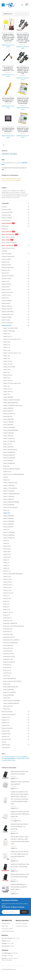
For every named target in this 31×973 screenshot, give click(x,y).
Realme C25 (6, 510)
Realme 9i (5, 477)
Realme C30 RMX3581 (8, 518)
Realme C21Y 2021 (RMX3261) (7, 32)
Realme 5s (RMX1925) (8, 422)
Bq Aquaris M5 (12, 126)
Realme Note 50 (7, 664)
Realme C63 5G (7, 546)
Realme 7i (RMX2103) (8, 447)
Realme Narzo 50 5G (8, 648)
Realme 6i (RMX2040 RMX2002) (22, 97)
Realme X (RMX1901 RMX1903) (10, 687)
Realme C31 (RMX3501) (8, 521)
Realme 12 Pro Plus (8, 364)
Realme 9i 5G (6, 480)
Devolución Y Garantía (21, 926)
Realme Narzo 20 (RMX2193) (10, 623)
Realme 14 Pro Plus (8, 391)
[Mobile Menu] (3, 4)
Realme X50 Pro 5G (7, 706)
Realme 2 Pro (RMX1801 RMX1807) (11, 400)
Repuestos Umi (5, 722)
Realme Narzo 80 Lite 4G (9, 662)
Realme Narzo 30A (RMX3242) (10, 642)
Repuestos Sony (6, 717)
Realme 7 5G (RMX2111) (9, 438)
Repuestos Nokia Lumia (7, 314)
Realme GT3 (6, 601)
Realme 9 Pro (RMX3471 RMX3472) (11, 469)
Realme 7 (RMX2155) (8, 435)
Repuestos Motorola (7, 306)
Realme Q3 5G (6, 684)
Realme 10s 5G (7, 342)
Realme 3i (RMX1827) (8, 408)
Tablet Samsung (6, 744)
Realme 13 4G (6, 372)
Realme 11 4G (6, 344)
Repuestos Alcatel (6, 264)
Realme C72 (6, 562)
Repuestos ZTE (5, 736)
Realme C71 (6, 560)
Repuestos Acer (6, 262)
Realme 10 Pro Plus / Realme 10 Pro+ (12, 339)
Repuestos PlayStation (7, 322)
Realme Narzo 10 (7, 618)
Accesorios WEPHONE (7, 212)
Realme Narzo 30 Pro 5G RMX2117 (11, 640)
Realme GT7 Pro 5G (8, 612)
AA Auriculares (5, 126)
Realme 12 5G (6, 358)
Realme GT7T (6, 615)
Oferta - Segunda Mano (7, 245)
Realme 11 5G (6, 347)
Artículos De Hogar (6, 215)
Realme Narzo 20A (7, 629)
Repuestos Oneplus (7, 317)
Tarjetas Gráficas (6, 747)
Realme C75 (6, 565)
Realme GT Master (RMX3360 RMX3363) (13, 573)
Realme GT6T (6, 609)
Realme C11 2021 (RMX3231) (10, 488)
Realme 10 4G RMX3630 (9, 331)
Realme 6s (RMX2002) (8, 433)
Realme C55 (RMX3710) (8, 538)
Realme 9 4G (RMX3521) (9, 463)
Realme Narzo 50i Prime (9, 656)
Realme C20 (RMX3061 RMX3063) (11, 502)
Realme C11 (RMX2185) (8, 485)
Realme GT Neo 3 (7, 582)
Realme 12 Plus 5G (7, 361)
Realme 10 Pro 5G (7, 336)
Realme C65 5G (7, 551)
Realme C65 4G (7, 549)
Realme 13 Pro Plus (8, 380)
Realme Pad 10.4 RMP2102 (9, 678)
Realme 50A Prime (7, 416)
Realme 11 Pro (6, 350)
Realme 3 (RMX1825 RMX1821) (10, 402)
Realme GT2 (6, 596)
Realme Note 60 (7, 667)
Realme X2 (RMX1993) (8, 689)
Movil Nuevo (5, 229)
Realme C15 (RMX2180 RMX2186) (11, 493)
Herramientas (5, 226)
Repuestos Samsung (7, 711)
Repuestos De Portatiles (8, 275)
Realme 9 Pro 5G (7, 471)
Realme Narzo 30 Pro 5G (9, 637)
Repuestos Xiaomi (6, 733)
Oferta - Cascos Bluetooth (8, 234)
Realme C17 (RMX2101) (8, 496)
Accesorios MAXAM (6, 209)
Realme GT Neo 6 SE (8, 593)
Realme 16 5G (6, 394)
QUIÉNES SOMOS (6, 923)
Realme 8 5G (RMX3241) (9, 455)
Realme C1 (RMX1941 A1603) (10, 482)
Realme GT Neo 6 (7, 590)
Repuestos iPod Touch (7, 292)
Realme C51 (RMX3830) (8, 532)
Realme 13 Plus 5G (7, 375)
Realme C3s (6, 529)
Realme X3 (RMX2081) (8, 695)
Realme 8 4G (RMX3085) (9, 452)
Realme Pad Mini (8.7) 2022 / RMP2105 (12, 681)
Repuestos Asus (6, 270)
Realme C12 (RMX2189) (8, 491)
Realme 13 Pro (6, 378)
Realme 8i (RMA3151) (8, 460)
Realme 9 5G (6, 466)
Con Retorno (5, 154)
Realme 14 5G (6, 386)
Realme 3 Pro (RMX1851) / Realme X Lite (12, 405)
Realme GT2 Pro (7, 598)
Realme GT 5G (6, 571)
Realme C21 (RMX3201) (8, 504)
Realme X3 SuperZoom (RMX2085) (11, 700)
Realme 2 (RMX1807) (8, 397)
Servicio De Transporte (21, 923)
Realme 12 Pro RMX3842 (9, 367)
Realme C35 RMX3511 (8, 527)
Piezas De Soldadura (7, 253)
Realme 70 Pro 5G (7, 444)
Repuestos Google (6, 278)
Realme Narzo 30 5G (8, 634)
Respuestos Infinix (6, 739)
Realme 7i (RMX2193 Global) (10, 449)
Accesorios (4, 207)
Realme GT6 (6, 607)
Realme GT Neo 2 (7, 579)
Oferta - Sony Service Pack (8, 248)
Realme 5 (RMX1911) (8, 411)
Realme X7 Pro (6, 709)
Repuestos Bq (5, 273)
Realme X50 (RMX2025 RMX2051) (11, 703)
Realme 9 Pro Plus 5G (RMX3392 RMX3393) (13, 474)
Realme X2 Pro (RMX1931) (9, 692)
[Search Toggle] (22, 5)
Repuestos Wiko (6, 731)
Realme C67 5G (7, 557)
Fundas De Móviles (6, 223)
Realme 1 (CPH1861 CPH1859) (10, 328)
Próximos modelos (6, 259)
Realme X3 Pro (6, 698)
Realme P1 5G (6, 676)
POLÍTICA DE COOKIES (7, 928)
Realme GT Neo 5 (7, 587)
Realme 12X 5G (7, 369)
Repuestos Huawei (6, 284)
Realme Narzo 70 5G (8, 659)
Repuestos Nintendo (7, 309)
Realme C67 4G (7, 554)
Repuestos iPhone (6, 289)
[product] (8, 24)
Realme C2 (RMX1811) (8, 499)
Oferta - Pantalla (6, 240)
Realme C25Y (22, 65)
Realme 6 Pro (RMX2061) (9, 427)
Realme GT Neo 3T (8, 584)
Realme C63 (6, 543)
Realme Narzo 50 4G (8, 645)
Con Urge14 (13, 154)
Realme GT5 (6, 604)
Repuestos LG (5, 298)
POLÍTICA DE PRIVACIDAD (8, 931)
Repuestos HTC (6, 281)
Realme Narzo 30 (7, 631)
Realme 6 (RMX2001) (8, 424)
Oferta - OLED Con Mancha (8, 237)
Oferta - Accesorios (6, 231)
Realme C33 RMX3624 (8, 524)
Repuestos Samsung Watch (8, 714)
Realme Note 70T (7, 673)
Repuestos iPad (6, 287)
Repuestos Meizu (6, 303)
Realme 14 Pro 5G (7, 389)
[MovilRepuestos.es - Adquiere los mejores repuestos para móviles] (10, 5)
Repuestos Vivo (6, 725)
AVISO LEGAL (5, 926)
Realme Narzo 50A (7, 651)
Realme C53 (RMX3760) (8, 535)
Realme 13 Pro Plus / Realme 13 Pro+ (12, 383)
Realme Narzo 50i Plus (8, 653)
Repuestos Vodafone (7, 728)
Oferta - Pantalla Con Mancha (9, 242)
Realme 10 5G (6, 333)
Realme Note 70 (7, 670)
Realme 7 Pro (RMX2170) (9, 441)
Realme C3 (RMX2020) (8, 516)
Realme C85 (6, 568)
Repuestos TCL (5, 720)
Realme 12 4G (6, 355)
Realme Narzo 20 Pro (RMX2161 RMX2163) (13, 626)
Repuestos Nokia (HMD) (7, 311)
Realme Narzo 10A (7, 620)
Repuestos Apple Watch (8, 267)
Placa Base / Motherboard (8, 256)
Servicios (4, 742)
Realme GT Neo (7, 576)
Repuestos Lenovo (6, 295)
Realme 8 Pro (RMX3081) (9, 458)
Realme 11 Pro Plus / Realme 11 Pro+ (12, 353)
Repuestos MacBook (7, 300)
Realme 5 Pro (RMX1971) (9, 413)
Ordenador (4, 251)
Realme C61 (6, 540)
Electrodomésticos (6, 220)
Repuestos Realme (6, 325)
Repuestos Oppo (6, 320)
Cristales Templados (7, 218)
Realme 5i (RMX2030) (8, 419)
